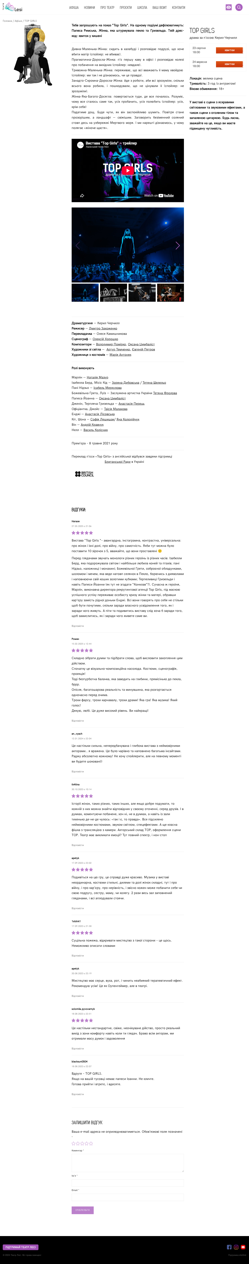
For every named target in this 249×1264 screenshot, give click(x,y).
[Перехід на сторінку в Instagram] (236, 1247)
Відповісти (78, 626)
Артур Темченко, (118, 349)
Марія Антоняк (120, 355)
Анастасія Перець (131, 404)
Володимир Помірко (111, 344)
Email (75, 1190)
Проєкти (126, 8)
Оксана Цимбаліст (141, 344)
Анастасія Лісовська (100, 414)
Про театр (107, 8)
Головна (8, 20)
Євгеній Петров (143, 349)
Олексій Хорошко (105, 339)
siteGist (242, 1255)
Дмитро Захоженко (103, 328)
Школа (142, 8)
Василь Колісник (95, 430)
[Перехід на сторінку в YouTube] (243, 1247)
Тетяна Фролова (165, 393)
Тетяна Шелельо (154, 383)
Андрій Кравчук (92, 425)
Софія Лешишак (102, 419)
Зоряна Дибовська (125, 383)
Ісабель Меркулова (108, 388)
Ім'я (74, 1175)
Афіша (74, 8)
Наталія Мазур (97, 377)
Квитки (230, 50)
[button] (229, 7)
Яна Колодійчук (127, 419)
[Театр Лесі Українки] (12, 6)
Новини (89, 8)
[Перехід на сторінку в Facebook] (229, 1247)
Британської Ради (118, 462)
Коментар (77, 1150)
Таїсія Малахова (115, 409)
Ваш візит (160, 8)
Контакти (178, 8)
